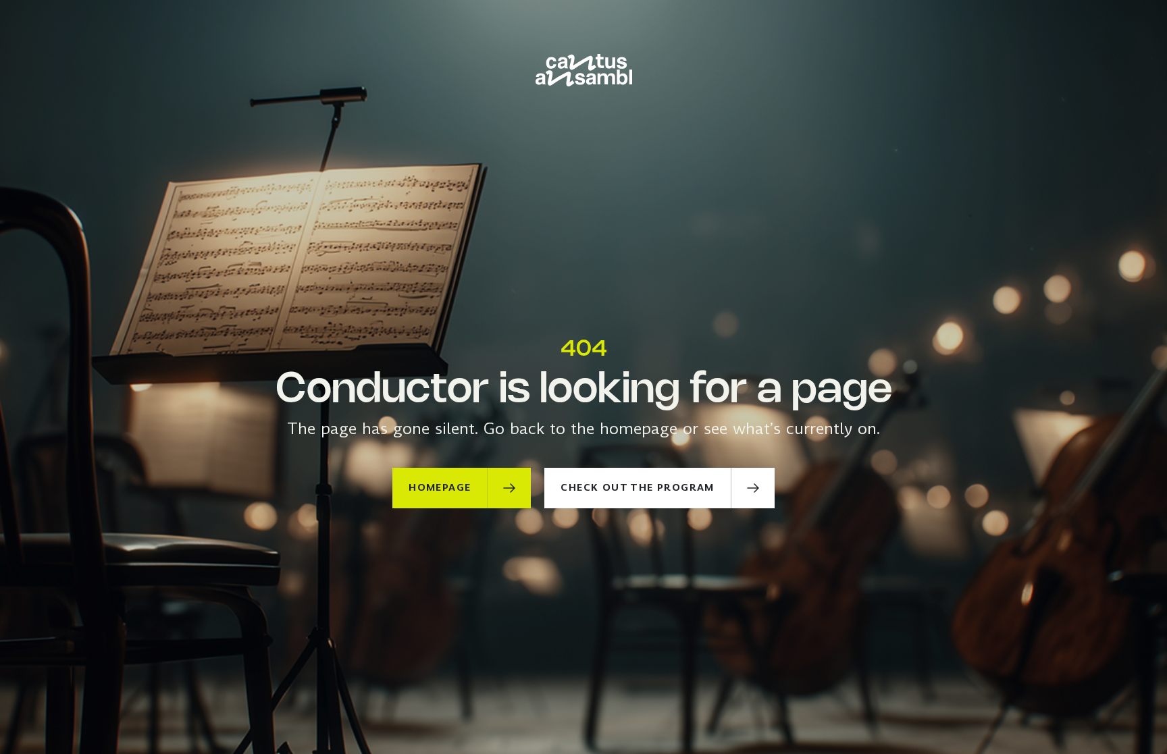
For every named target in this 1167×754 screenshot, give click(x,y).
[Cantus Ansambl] (584, 70)
